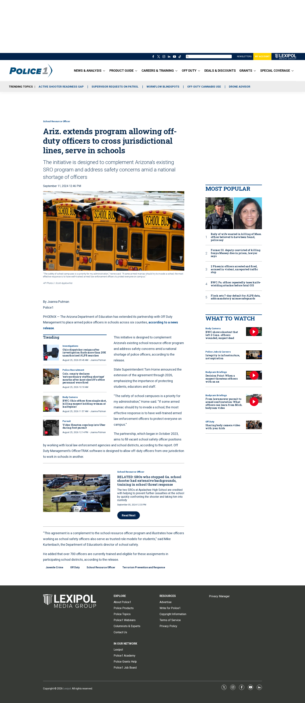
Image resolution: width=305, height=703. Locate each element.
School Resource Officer (56, 121)
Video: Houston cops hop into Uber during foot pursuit (83, 426)
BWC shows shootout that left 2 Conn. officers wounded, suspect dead (221, 335)
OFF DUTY (189, 70)
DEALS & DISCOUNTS (220, 70)
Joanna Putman (98, 360)
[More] (104, 70)
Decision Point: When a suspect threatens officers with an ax (221, 378)
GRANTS (245, 70)
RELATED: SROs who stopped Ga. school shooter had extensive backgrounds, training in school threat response (149, 481)
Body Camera (70, 397)
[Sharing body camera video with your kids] (254, 424)
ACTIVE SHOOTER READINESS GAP (61, 86)
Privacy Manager (219, 596)
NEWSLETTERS (244, 56)
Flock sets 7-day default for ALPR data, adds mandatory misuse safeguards (235, 297)
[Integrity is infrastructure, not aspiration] (254, 354)
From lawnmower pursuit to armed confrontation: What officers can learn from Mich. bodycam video (224, 403)
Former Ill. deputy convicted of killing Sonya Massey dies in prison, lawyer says (235, 253)
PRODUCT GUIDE (121, 70)
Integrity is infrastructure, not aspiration (222, 357)
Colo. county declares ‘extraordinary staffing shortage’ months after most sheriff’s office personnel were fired (83, 378)
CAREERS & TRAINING (158, 70)
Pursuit (66, 421)
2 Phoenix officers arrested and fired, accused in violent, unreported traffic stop (234, 269)
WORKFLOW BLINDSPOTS (162, 86)
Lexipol (67, 688)
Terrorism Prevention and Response (143, 567)
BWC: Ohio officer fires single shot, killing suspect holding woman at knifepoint (84, 403)
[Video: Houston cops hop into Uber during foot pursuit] (51, 428)
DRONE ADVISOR (239, 86)
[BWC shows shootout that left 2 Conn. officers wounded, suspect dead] (254, 331)
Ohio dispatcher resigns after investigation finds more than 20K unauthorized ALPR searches (84, 352)
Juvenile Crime (54, 567)
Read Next (128, 515)
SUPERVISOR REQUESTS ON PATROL (115, 86)
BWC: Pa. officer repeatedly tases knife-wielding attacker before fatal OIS (236, 284)
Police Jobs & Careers (218, 351)
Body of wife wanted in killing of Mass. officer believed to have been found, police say (236, 237)
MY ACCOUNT (262, 56)
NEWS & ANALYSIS (87, 70)
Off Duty (75, 567)
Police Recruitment (73, 370)
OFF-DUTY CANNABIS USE (204, 86)
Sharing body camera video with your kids (222, 427)
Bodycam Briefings (216, 372)
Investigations (70, 346)
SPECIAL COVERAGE (275, 70)
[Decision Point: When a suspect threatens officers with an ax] (254, 375)
